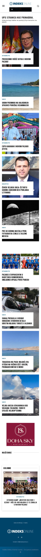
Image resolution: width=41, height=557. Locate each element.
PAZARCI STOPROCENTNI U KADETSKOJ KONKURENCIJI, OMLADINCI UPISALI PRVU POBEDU (15, 277)
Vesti (4, 99)
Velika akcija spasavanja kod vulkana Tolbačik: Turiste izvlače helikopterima (15, 408)
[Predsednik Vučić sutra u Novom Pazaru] (20, 46)
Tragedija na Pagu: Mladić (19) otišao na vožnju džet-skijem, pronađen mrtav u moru (15, 364)
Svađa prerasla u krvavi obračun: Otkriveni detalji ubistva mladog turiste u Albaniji (17, 321)
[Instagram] (21, 537)
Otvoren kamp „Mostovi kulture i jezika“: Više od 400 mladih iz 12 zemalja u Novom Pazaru (20, 502)
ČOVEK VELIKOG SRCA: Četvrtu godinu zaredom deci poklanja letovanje (15, 190)
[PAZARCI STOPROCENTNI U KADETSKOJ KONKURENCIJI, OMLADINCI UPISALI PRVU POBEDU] (20, 264)
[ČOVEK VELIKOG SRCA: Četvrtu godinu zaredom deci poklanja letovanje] (20, 177)
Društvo (5, 184)
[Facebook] (18, 537)
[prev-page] (3, 459)
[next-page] (21, 508)
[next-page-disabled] (6, 459)
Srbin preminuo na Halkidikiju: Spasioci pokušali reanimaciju (15, 104)
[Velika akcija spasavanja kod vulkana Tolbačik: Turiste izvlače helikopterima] (20, 395)
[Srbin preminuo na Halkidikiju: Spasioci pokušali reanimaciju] (20, 89)
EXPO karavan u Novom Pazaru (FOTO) (15, 147)
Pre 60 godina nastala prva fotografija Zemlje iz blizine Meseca (14, 234)
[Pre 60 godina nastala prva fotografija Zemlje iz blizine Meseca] (20, 220)
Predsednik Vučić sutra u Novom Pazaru (16, 60)
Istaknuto (6, 55)
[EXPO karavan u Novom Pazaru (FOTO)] (20, 133)
